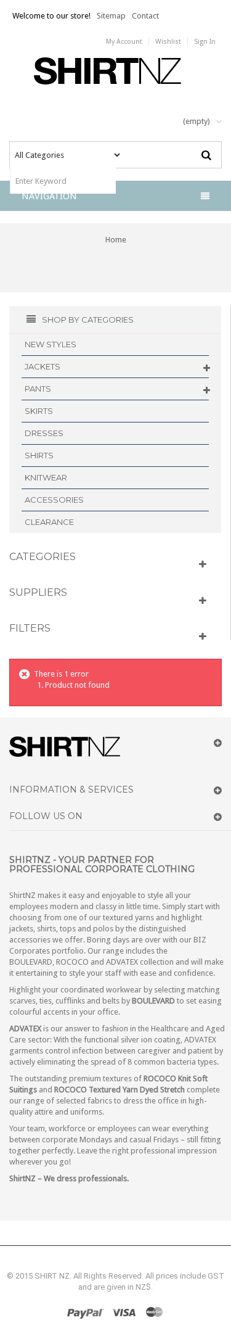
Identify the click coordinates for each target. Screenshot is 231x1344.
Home (115, 239)
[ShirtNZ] (115, 70)
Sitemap (111, 15)
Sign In (205, 42)
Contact (145, 15)
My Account (124, 42)
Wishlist (168, 42)
